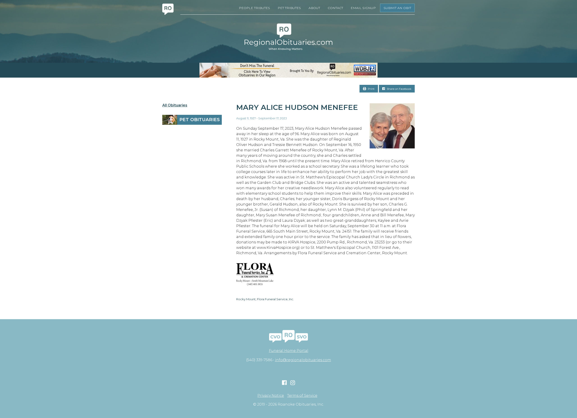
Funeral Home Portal (288, 351)
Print (371, 88)
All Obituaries (174, 105)
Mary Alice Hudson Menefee (297, 107)
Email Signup (363, 8)
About (314, 8)
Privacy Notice (270, 396)
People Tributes (254, 8)
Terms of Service (302, 396)
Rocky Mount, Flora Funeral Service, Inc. (265, 299)
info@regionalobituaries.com (303, 360)
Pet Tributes (289, 8)
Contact (335, 8)
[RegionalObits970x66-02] (288, 70)
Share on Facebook (398, 88)
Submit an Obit (397, 8)
